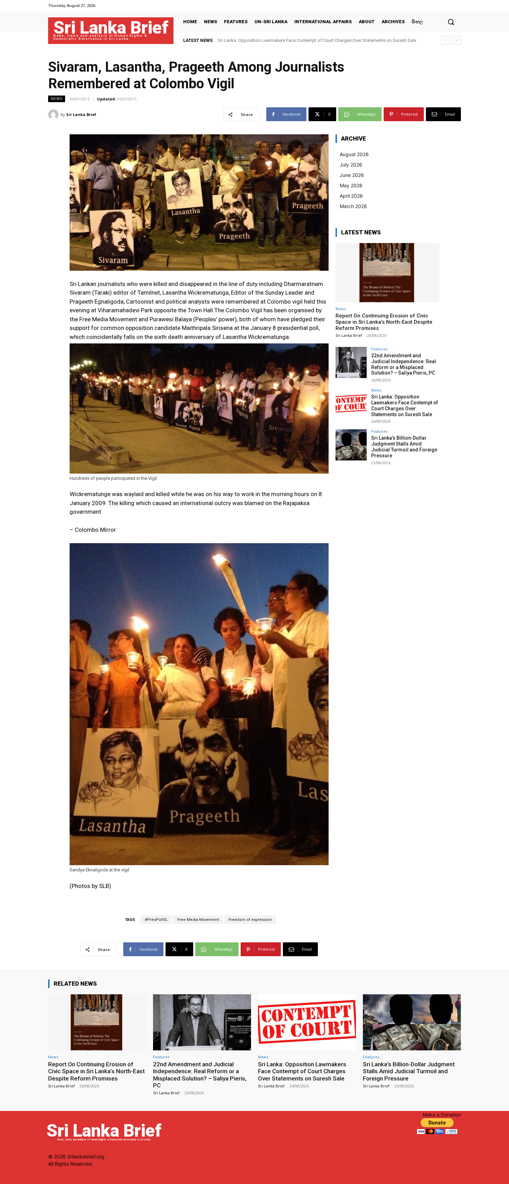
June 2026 (352, 175)
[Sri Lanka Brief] (54, 114)
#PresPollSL (156, 919)
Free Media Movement (198, 919)
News (56, 98)
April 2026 (351, 196)
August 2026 (354, 154)
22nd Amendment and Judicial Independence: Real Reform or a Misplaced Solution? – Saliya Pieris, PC (403, 364)
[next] (456, 40)
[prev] (445, 40)
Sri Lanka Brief (81, 114)
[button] (451, 22)
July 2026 (351, 165)
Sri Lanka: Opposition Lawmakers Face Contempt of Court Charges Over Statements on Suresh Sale (404, 405)
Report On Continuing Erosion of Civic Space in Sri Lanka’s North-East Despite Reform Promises (384, 322)
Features (379, 349)
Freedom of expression (250, 919)
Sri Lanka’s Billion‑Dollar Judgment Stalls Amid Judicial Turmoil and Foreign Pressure (302, 40)
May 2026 (351, 185)
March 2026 (353, 206)
